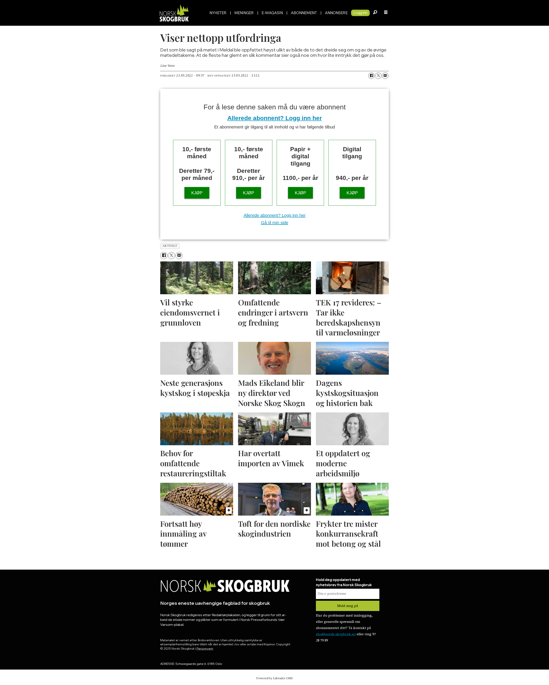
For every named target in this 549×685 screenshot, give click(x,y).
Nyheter (218, 13)
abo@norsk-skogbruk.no (336, 634)
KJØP (196, 192)
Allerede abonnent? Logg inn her (274, 118)
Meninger (244, 13)
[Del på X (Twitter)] (378, 75)
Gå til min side (274, 222)
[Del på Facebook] (371, 75)
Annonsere (336, 13)
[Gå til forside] (182, 13)
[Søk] (375, 12)
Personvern (205, 648)
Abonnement (304, 13)
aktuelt (170, 245)
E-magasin (272, 13)
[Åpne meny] (386, 12)
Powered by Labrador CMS (274, 678)
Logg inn (360, 12)
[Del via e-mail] (385, 75)
